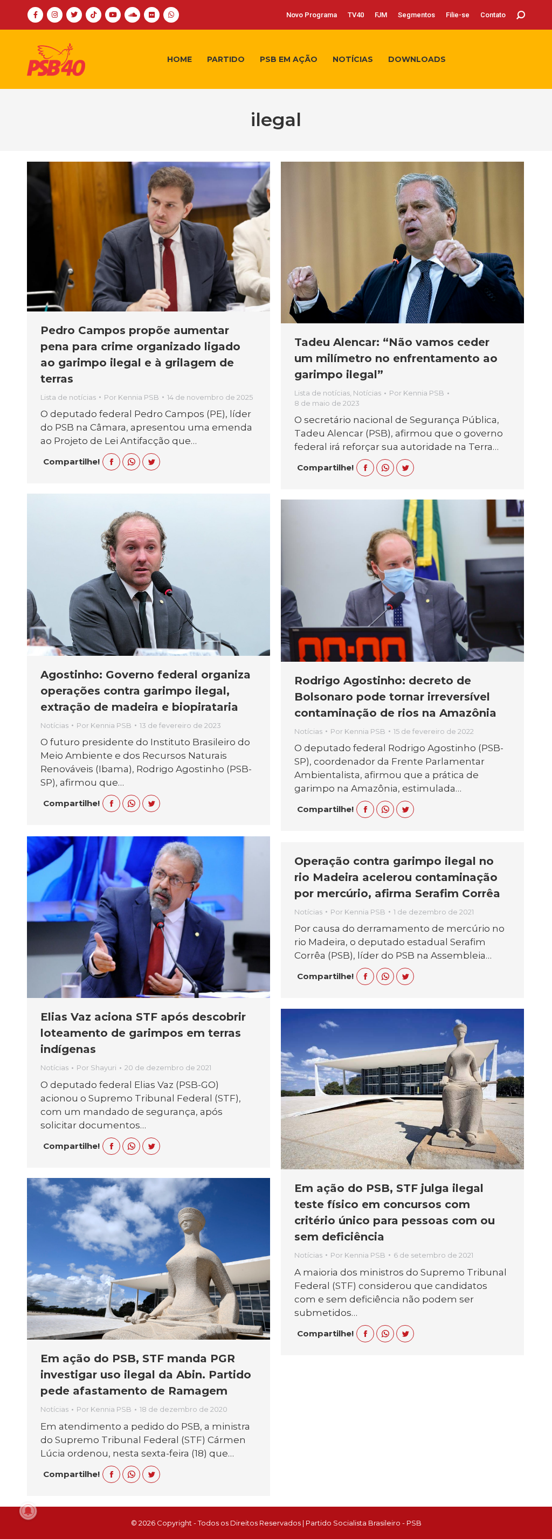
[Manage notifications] (28, 1511)
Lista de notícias (68, 397)
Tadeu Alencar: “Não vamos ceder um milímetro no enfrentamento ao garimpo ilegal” (396, 358)
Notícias (367, 393)
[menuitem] (311, 15)
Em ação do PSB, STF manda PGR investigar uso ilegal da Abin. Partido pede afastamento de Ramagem (145, 1374)
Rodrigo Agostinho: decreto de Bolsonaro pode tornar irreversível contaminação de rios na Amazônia (395, 696)
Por (131, 397)
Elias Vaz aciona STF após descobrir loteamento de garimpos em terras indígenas (143, 1033)
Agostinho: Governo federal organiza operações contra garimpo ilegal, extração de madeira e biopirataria (145, 690)
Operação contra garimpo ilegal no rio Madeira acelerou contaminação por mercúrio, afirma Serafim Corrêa (397, 877)
